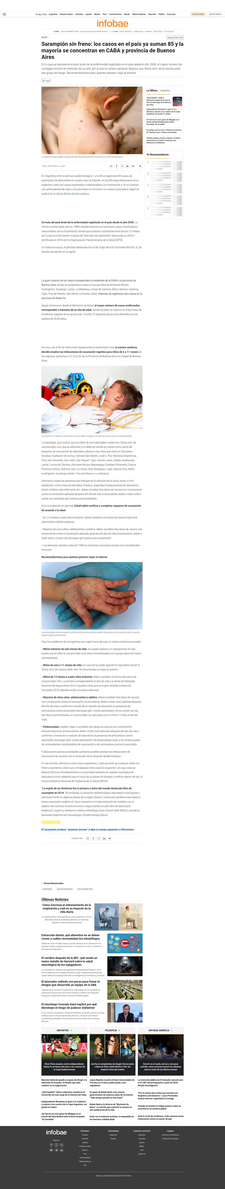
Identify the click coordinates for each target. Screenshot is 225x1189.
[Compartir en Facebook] (116, 166)
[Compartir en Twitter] (122, 166)
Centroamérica (115, 14)
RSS (85, 1165)
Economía (171, 14)
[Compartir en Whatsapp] (111, 166)
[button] (4, 14)
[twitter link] (56, 1145)
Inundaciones (169, 31)
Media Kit (141, 1154)
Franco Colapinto (126, 31)
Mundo (127, 14)
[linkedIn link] (62, 1150)
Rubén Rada (157, 31)
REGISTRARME (198, 14)
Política (161, 14)
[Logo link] (112, 23)
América (85, 1135)
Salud (44, 37)
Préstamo (148, 31)
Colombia (79, 14)
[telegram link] (56, 1150)
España (89, 14)
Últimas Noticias (139, 14)
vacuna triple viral (84, 889)
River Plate (70, 31)
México (97, 14)
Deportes (152, 14)
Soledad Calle (138, 31)
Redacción (113, 1135)
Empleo (113, 1139)
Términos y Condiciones (170, 1135)
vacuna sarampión (65, 889)
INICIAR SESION (215, 14)
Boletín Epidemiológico (76, 193)
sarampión (47, 889)
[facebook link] (51, 1145)
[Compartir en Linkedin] (127, 166)
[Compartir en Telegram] (133, 166)
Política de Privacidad (170, 1139)
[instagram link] (62, 1145)
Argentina (53, 14)
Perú (105, 14)
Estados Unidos (66, 14)
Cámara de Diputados (93, 31)
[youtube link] (51, 1150)
